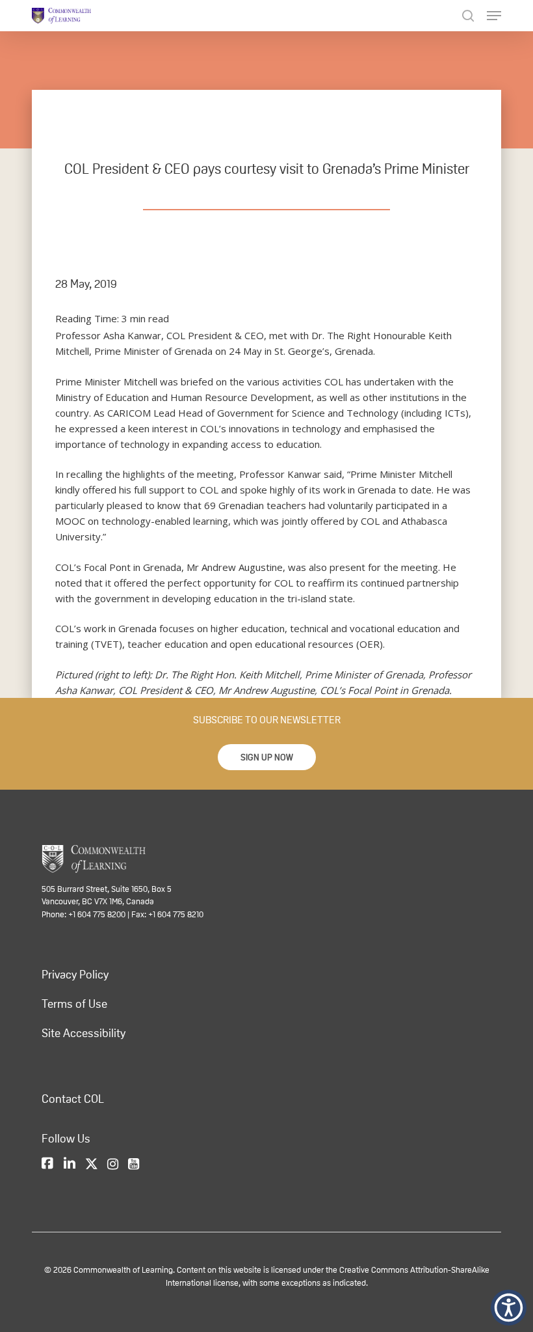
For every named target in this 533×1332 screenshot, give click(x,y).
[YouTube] (133, 1164)
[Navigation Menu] (494, 15)
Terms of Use (74, 1003)
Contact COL (73, 1098)
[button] (267, 757)
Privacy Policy (75, 974)
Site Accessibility (83, 1033)
